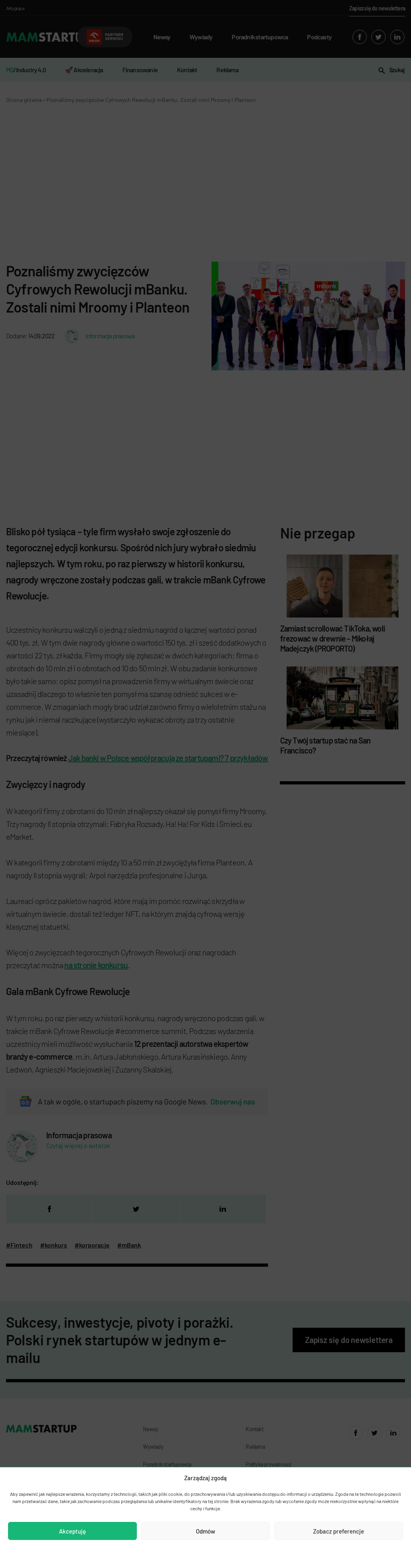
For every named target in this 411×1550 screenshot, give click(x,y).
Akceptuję (72, 1531)
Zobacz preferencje (338, 1531)
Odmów (205, 1531)
